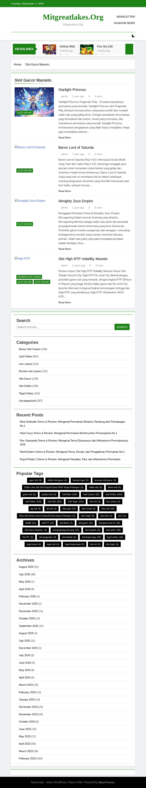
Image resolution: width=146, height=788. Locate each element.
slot (122, 516)
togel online (115, 537)
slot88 (30, 523)
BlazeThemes (106, 782)
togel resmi (34, 544)
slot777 (48, 523)
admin (64, 96)
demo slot (114, 487)
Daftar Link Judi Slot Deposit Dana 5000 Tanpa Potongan (53, 487)
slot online (113, 530)
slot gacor (86, 523)
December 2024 (28, 647)
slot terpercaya (91, 537)
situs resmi (88, 508)
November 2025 (28, 611)
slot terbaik (69, 537)
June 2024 (25, 662)
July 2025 (24, 640)
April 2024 (24, 677)
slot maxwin (92, 530)
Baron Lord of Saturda (76, 147)
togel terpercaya (74, 544)
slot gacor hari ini (109, 523)
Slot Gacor (25, 282)
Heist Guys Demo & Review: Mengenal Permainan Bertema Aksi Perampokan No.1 (68, 433)
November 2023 (28, 714)
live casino (113, 501)
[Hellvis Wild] (49, 51)
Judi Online (25, 356)
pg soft (36, 508)
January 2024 (27, 699)
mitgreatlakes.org (73, 17)
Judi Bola (69, 494)
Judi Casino (91, 494)
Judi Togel (76, 501)
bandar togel (81, 480)
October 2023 (27, 721)
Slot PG (27, 537)
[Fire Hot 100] (86, 51)
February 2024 (27, 692)
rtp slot (51, 508)
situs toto (106, 516)
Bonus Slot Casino (29, 349)
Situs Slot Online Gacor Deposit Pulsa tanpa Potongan (47, 516)
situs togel (87, 516)
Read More (64, 137)
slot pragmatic (47, 537)
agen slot (35, 480)
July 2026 (24, 574)
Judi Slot (54, 501)
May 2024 (24, 669)
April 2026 (24, 589)
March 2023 (26, 751)
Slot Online (25, 113)
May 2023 (24, 736)
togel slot (53, 544)
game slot (29, 494)
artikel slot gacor (57, 480)
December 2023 (28, 706)
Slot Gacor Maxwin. (36, 530)
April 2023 (24, 743)
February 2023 (27, 758)
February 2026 (27, 596)
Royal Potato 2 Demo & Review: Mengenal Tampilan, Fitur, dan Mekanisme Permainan (70, 459)
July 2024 (24, 655)
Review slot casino (29, 277)
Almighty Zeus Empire (75, 201)
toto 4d (95, 544)
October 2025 (27, 618)
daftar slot (95, 487)
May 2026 (24, 581)
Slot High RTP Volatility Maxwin (83, 259)
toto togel (112, 544)
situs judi (69, 508)
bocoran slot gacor (105, 480)
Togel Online (26, 393)
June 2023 (25, 729)
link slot (95, 501)
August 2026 (26, 566)
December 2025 (28, 603)
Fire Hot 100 (105, 46)
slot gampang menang (66, 530)
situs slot (107, 508)
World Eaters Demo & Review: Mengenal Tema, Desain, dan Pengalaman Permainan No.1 (72, 451)
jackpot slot (49, 494)
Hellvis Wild (67, 46)
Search (122, 327)
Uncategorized (27, 400)
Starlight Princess (72, 90)
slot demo (66, 523)
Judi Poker (33, 501)
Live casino (25, 363)
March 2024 (26, 684)
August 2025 (26, 633)
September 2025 (28, 625)
